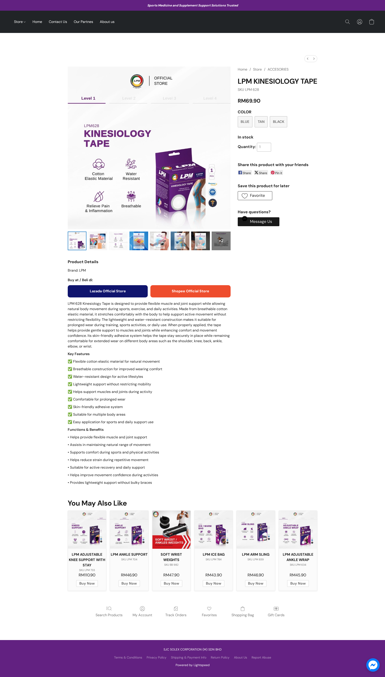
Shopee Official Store (190, 291)
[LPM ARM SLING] (256, 530)
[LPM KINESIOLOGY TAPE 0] (77, 241)
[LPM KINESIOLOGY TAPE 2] (118, 241)
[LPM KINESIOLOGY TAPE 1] (97, 241)
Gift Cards (276, 615)
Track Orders (175, 615)
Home (37, 21)
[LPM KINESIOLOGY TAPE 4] (159, 241)
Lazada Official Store (108, 291)
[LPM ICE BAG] (214, 530)
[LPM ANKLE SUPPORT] (129, 530)
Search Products (109, 615)
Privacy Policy (156, 657)
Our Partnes (83, 21)
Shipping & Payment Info (188, 657)
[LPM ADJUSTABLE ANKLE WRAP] (298, 530)
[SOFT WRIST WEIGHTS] (171, 530)
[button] (347, 22)
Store (19, 21)
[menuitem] (308, 58)
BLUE (245, 121)
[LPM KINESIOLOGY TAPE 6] (200, 241)
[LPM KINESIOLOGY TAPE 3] (138, 241)
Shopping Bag (242, 615)
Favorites (209, 615)
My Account (142, 615)
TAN (261, 121)
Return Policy (220, 657)
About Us (240, 657)
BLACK (278, 121)
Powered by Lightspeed (193, 665)
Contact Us (58, 21)
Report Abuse (261, 657)
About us (107, 21)
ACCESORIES (278, 69)
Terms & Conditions (128, 657)
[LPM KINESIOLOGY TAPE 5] (180, 241)
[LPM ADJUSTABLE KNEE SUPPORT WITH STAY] (87, 530)
